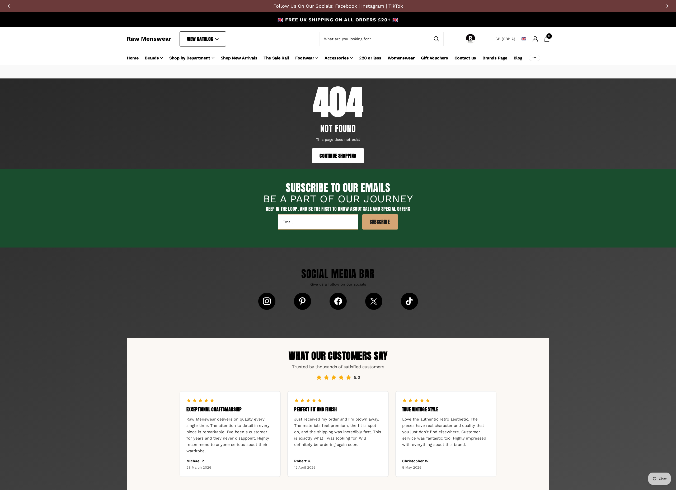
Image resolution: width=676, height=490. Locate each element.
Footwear (304, 57)
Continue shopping (338, 155)
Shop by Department (189, 57)
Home (132, 57)
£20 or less (370, 57)
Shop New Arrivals (239, 57)
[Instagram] (266, 301)
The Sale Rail (276, 57)
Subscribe (380, 221)
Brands (152, 57)
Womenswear (401, 57)
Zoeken (436, 39)
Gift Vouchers (434, 57)
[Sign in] (535, 39)
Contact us (465, 57)
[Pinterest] (302, 301)
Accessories (337, 57)
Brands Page (494, 57)
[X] (373, 301)
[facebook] (338, 301)
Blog (518, 57)
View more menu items (534, 58)
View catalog (200, 39)
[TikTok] (409, 301)
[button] (9, 6)
